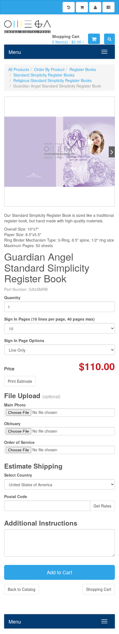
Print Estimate (20, 381)
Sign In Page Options (24, 340)
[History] (69, 7)
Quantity (12, 297)
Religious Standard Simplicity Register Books (52, 80)
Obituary (12, 423)
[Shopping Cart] (82, 7)
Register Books (82, 69)
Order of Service (19, 442)
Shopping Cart (98, 589)
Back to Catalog (21, 589)
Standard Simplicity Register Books (43, 75)
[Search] (109, 39)
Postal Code (15, 496)
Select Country (18, 475)
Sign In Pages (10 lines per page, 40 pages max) (49, 319)
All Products (18, 69)
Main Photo (15, 405)
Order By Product (49, 69)
